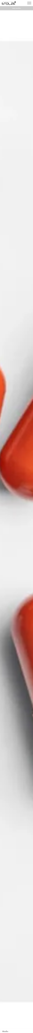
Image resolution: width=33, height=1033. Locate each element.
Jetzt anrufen (16, 8)
